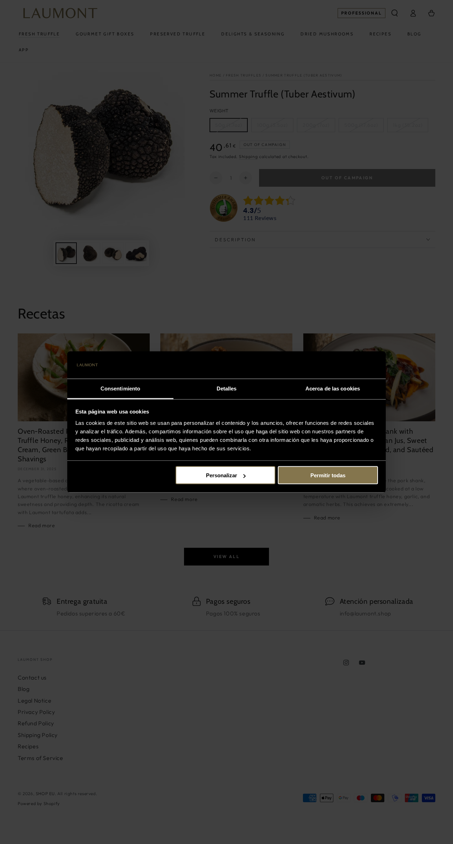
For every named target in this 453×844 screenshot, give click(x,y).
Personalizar (221, 475)
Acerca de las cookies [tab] (332, 388)
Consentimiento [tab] (120, 388)
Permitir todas (327, 475)
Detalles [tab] (227, 388)
